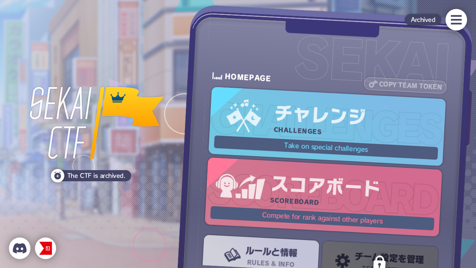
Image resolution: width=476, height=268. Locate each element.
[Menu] (456, 20)
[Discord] (19, 248)
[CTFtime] (46, 248)
